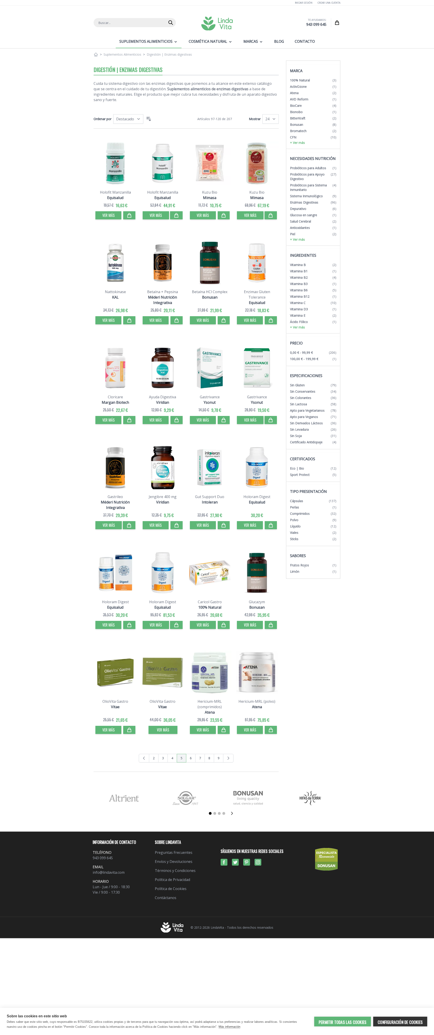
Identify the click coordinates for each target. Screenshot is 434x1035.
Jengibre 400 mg (163, 496)
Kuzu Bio (209, 192)
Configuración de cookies (400, 1022)
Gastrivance (210, 396)
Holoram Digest (256, 496)
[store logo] (217, 24)
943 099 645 (316, 24)
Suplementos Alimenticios (122, 54)
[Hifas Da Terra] (310, 798)
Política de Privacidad (172, 879)
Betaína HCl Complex (209, 291)
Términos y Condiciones (175, 870)
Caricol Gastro (210, 601)
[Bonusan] (248, 798)
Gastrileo (115, 496)
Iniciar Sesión (303, 2)
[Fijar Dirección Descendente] (148, 119)
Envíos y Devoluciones (173, 861)
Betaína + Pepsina (162, 291)
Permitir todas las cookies (342, 1022)
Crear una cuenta (328, 2)
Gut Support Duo (209, 496)
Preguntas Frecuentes (173, 852)
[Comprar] (129, 215)
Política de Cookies (170, 888)
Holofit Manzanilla (115, 192)
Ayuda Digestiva (162, 396)
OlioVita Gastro (115, 701)
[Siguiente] (233, 813)
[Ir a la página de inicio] (96, 54)
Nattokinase (115, 291)
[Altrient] (124, 798)
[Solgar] (186, 798)
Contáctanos (165, 897)
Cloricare (115, 396)
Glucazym (257, 601)
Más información (229, 1026)
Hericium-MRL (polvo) (256, 701)
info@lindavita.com (109, 872)
